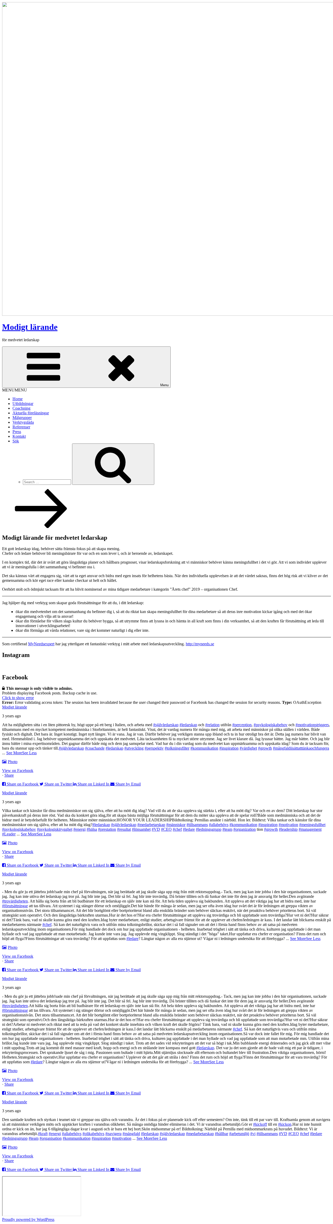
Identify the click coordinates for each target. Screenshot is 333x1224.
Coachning (21, 408)
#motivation (288, 824)
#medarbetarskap (151, 824)
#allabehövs (218, 824)
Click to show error (18, 697)
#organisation (51, 1138)
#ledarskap (188, 725)
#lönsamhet (141, 829)
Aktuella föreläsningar (30, 413)
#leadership (288, 829)
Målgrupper (22, 417)
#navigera (113, 1133)
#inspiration (229, 748)
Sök (15, 441)
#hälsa (92, 829)
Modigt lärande (29, 327)
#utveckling (134, 748)
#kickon (284, 1124)
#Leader (9, 834)
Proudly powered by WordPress (28, 1219)
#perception (242, 725)
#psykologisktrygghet (54, 829)
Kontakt (19, 436)
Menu (164, 385)
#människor (175, 824)
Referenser (21, 427)
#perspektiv (154, 748)
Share (9, 775)
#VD (156, 829)
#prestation (107, 829)
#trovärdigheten (15, 901)
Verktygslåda (23, 422)
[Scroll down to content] (41, 526)
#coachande (95, 748)
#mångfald (131, 1133)
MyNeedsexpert (41, 644)
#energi (79, 829)
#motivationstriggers (312, 725)
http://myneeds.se (200, 644)
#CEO (166, 829)
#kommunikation (204, 748)
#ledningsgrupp (208, 829)
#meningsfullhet (312, 824)
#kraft (43, 1133)
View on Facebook (17, 770)
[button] (14, 390)
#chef (177, 829)
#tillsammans (197, 824)
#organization (244, 829)
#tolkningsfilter (177, 748)
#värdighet (248, 748)
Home (17, 399)
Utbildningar (22, 403)
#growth (265, 748)
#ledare (189, 829)
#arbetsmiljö (239, 1133)
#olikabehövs (93, 1133)
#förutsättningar (15, 906)
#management (310, 829)
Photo (12, 761)
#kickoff (260, 1124)
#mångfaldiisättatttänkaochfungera (301, 748)
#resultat (124, 829)
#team (227, 829)
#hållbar (221, 1133)
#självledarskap (165, 725)
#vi (252, 1133)
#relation (212, 725)
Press (16, 431)
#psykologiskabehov (270, 725)
